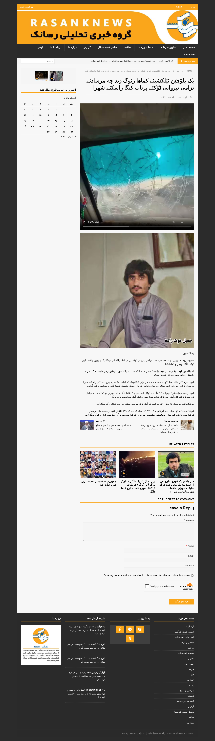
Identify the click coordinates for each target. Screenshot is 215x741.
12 (25, 115)
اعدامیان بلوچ (187, 642)
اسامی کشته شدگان (108, 47)
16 (48, 120)
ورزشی (190, 722)
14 (63, 120)
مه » (63, 136)
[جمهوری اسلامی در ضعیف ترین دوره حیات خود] (98, 464)
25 (32, 126)
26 (25, 126)
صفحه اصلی (189, 47)
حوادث (191, 669)
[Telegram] (130, 629)
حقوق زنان (189, 663)
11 (33, 115)
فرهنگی (190, 696)
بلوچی (192, 7)
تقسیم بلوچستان (186, 653)
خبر (169, 97)
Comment (189, 520)
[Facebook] (120, 629)
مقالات (127, 47)
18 (32, 120)
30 (48, 131)
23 (48, 126)
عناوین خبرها (169, 47)
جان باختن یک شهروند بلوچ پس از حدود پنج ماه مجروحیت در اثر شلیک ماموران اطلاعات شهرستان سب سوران (176, 486)
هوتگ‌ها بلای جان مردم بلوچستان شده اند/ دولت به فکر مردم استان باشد (87, 630)
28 (63, 131)
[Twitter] (130, 638)
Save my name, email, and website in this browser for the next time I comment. (147, 575)
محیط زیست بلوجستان (183, 711)
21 (64, 126)
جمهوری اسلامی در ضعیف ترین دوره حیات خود (98, 483)
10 (40, 115)
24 (40, 126)
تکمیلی (191, 658)
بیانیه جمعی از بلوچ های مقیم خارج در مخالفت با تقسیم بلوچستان (87, 676)
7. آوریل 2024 (183, 97)
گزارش (87, 47)
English (179, 7)
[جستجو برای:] (38, 61)
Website (189, 565)
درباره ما (72, 47)
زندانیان (190, 685)
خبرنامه (190, 679)
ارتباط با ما (55, 47)
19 (25, 120)
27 (72, 131)
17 (40, 120)
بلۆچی (191, 647)
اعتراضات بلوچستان (184, 637)
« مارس (72, 136)
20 (71, 126)
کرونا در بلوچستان (185, 701)
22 (56, 126)
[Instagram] (140, 629)
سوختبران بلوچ (187, 690)
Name (190, 546)
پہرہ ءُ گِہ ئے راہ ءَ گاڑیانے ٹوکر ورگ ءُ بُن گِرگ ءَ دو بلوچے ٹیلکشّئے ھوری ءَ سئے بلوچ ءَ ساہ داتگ (137, 486)
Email (191, 555)
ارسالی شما (188, 626)
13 (72, 120)
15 (56, 120)
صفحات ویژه (147, 47)
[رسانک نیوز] (107, 42)
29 (56, 131)
